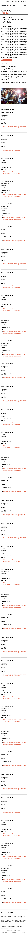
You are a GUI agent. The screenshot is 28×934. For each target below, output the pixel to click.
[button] (25, 5)
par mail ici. (5, 83)
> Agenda (4, 13)
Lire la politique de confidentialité (7, 928)
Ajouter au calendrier (7, 59)
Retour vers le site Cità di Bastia (13, 1)
